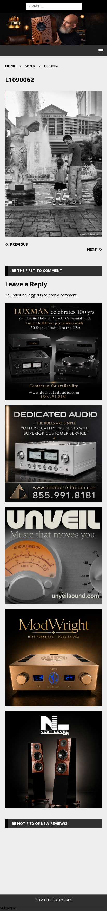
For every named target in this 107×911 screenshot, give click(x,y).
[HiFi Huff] (53, 42)
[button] (100, 51)
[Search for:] (54, 5)
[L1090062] (53, 234)
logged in (35, 295)
